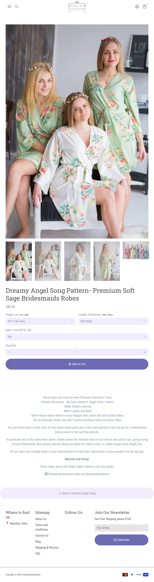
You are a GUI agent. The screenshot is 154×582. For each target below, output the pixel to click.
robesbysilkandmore (31, 574)
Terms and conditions (41, 527)
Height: (17, 314)
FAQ (37, 553)
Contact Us (41, 535)
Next (143, 131)
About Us (40, 519)
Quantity (11, 345)
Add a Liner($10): (18, 330)
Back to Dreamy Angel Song (77, 493)
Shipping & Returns (46, 547)
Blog (38, 541)
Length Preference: (95, 314)
